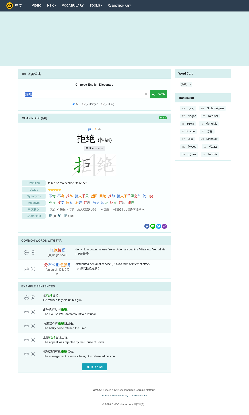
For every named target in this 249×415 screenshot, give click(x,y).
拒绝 (184, 84)
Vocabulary (73, 5)
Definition (34, 183)
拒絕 (105, 140)
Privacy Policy (120, 395)
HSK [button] (50, 5)
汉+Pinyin (91, 104)
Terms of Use (139, 395)
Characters (34, 215)
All (77, 104)
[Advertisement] (124, 38)
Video (36, 5)
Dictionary (121, 5)
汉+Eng (109, 104)
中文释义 (34, 209)
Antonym (34, 202)
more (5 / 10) (94, 366)
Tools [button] (95, 5)
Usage (34, 189)
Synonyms (34, 196)
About (105, 395)
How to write (95, 148)
